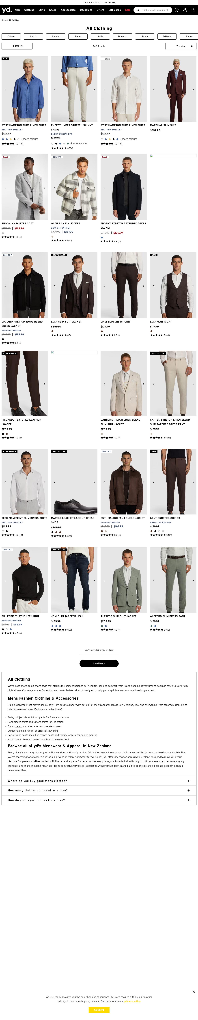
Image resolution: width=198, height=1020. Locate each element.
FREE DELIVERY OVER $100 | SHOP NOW (99, 2)
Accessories (68, 9)
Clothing (29, 9)
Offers (100, 9)
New (17, 9)
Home (4, 20)
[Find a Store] (177, 10)
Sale (127, 9)
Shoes (52, 9)
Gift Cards (115, 9)
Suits (42, 9)
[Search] (137, 10)
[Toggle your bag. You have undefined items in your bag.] (193, 10)
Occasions (86, 9)
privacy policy (132, 1001)
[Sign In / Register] (185, 10)
